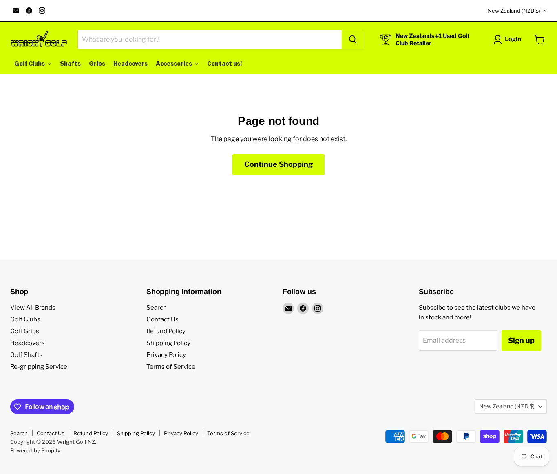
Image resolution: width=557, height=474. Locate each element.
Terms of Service (170, 366)
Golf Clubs (25, 319)
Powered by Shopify (35, 450)
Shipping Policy (168, 343)
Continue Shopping (278, 164)
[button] (508, 39)
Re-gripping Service (38, 366)
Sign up (521, 340)
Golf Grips (24, 331)
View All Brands (32, 307)
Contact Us (162, 319)
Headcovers (27, 343)
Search (156, 307)
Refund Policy (166, 331)
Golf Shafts (26, 355)
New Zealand (514, 10)
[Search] (353, 39)
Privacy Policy (166, 355)
